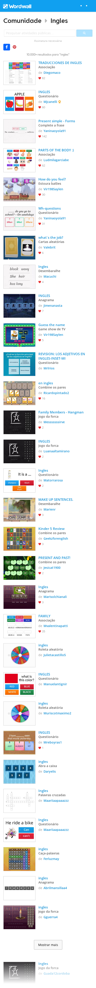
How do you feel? (52, 179)
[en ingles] (19, 393)
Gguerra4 (51, 917)
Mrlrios (49, 368)
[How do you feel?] (19, 189)
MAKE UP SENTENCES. (55, 499)
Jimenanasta (53, 305)
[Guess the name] (19, 335)
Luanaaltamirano (57, 451)
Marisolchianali (55, 597)
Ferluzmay (51, 859)
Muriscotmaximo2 (57, 713)
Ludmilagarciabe (56, 160)
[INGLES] (19, 102)
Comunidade (22, 20)
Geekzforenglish (56, 538)
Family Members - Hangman (61, 412)
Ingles (59, 20)
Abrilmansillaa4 (55, 888)
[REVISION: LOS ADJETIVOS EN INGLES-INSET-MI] (19, 364)
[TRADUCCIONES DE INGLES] (19, 72)
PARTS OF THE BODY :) (56, 150)
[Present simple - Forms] (19, 131)
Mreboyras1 (53, 742)
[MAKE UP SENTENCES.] (19, 509)
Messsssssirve (54, 422)
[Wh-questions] (19, 218)
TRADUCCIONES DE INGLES (60, 62)
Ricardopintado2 (56, 393)
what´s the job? (50, 237)
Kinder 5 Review (51, 528)
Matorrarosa (53, 480)
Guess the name (51, 325)
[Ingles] (19, 276)
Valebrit (50, 247)
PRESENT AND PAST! (54, 557)
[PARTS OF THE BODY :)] (19, 160)
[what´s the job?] (19, 247)
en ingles (45, 383)
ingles (43, 645)
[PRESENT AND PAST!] (19, 567)
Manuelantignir (55, 684)
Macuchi (50, 276)
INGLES (44, 92)
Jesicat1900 (52, 567)
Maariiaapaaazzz (56, 800)
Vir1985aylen (53, 189)
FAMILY (44, 616)
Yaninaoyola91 (55, 131)
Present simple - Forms (56, 121)
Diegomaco (52, 72)
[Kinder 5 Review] (19, 538)
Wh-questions (49, 208)
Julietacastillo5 (55, 655)
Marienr (50, 509)
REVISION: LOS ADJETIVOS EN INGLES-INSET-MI (62, 356)
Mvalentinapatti (56, 626)
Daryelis (50, 771)
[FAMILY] (19, 626)
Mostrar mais (48, 945)
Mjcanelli (50, 102)
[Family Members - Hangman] (19, 422)
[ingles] (19, 655)
